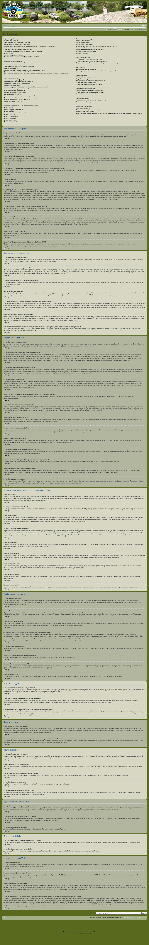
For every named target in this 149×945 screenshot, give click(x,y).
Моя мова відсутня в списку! (11, 68)
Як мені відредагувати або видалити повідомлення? (18, 81)
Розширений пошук (137, 9)
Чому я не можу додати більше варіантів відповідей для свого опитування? (25, 87)
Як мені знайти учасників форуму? (86, 82)
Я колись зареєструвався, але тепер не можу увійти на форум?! (22, 51)
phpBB (62, 931)
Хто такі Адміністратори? (83, 40)
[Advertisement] (74, 925)
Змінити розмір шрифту (144, 25)
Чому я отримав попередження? (13, 94)
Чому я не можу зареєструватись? (13, 55)
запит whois (121, 898)
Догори (7, 139)
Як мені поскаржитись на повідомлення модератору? (19, 96)
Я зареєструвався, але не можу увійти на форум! (18, 49)
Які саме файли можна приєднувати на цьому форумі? (92, 100)
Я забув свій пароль (9, 48)
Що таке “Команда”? (82, 53)
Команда (92, 917)
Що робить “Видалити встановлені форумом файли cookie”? (21, 56)
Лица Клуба (14, 21)
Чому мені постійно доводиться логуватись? (16, 44)
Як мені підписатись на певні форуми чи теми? (90, 92)
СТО (81, 21)
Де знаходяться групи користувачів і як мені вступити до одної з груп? (96, 46)
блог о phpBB (91, 931)
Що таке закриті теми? (10, 120)
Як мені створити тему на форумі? (13, 80)
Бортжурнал (57, 21)
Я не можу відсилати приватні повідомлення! (89, 59)
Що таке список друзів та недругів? (86, 69)
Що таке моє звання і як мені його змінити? (16, 72)
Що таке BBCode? (8, 107)
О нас (6, 21)
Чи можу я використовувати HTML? (14, 109)
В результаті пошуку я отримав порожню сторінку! (90, 80)
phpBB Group (69, 864)
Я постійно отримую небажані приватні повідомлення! (92, 61)
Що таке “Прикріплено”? (10, 118)
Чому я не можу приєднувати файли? (14, 92)
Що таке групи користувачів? (84, 44)
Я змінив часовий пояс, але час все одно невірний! (18, 66)
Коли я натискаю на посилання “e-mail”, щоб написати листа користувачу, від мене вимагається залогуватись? (36, 73)
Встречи (39, 21)
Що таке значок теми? (10, 121)
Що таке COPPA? (8, 53)
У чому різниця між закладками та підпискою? (89, 90)
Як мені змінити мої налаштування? (14, 63)
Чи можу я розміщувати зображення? (14, 113)
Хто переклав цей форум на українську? (88, 109)
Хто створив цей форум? (83, 108)
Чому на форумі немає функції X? (86, 111)
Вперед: (93, 913)
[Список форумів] (14, 10)
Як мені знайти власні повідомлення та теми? (89, 84)
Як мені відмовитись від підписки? (86, 94)
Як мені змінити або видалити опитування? (16, 89)
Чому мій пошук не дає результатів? (86, 79)
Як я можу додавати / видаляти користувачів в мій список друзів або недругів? (99, 71)
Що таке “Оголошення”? (10, 116)
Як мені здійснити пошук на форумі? (86, 77)
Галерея (67, 21)
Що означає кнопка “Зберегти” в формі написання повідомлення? (22, 98)
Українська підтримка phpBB (84, 933)
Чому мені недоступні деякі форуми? (14, 90)
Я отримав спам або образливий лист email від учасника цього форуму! (97, 63)
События (47, 21)
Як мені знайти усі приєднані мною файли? (88, 102)
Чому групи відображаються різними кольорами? (90, 49)
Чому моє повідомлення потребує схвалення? (17, 99)
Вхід (144, 29)
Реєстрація (137, 29)
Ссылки (74, 21)
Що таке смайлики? (9, 111)
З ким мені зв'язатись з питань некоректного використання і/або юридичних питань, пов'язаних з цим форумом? (109, 113)
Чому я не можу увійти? (10, 40)
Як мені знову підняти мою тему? (13, 101)
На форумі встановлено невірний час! (14, 64)
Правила (31, 21)
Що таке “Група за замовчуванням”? (86, 51)
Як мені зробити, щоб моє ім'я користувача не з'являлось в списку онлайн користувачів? (29, 46)
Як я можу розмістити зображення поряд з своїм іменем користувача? (24, 70)
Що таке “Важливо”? (9, 114)
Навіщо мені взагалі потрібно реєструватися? (16, 42)
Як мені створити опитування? (12, 85)
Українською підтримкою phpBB (52, 875)
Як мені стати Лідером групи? (84, 48)
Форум (23, 21)
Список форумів (10, 26)
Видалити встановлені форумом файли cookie (109, 917)
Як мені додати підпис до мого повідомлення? (16, 83)
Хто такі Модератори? (82, 42)
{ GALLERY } (127, 29)
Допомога (110, 29)
